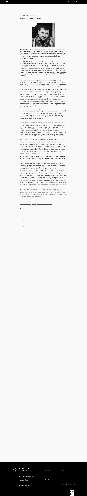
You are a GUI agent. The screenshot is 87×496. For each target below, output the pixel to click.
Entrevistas (22, 201)
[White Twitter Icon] (72, 2)
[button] (7, 1)
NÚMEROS (34, 204)
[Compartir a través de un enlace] (26, 208)
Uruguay (28, 201)
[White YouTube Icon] (80, 2)
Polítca (32, 201)
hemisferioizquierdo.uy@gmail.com (26, 486)
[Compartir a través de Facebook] (20, 208)
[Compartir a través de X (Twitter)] (23, 208)
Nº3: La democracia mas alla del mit (44, 204)
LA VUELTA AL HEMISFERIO (25, 204)
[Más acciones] (66, 15)
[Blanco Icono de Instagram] (76, 2)
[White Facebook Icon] (68, 2)
